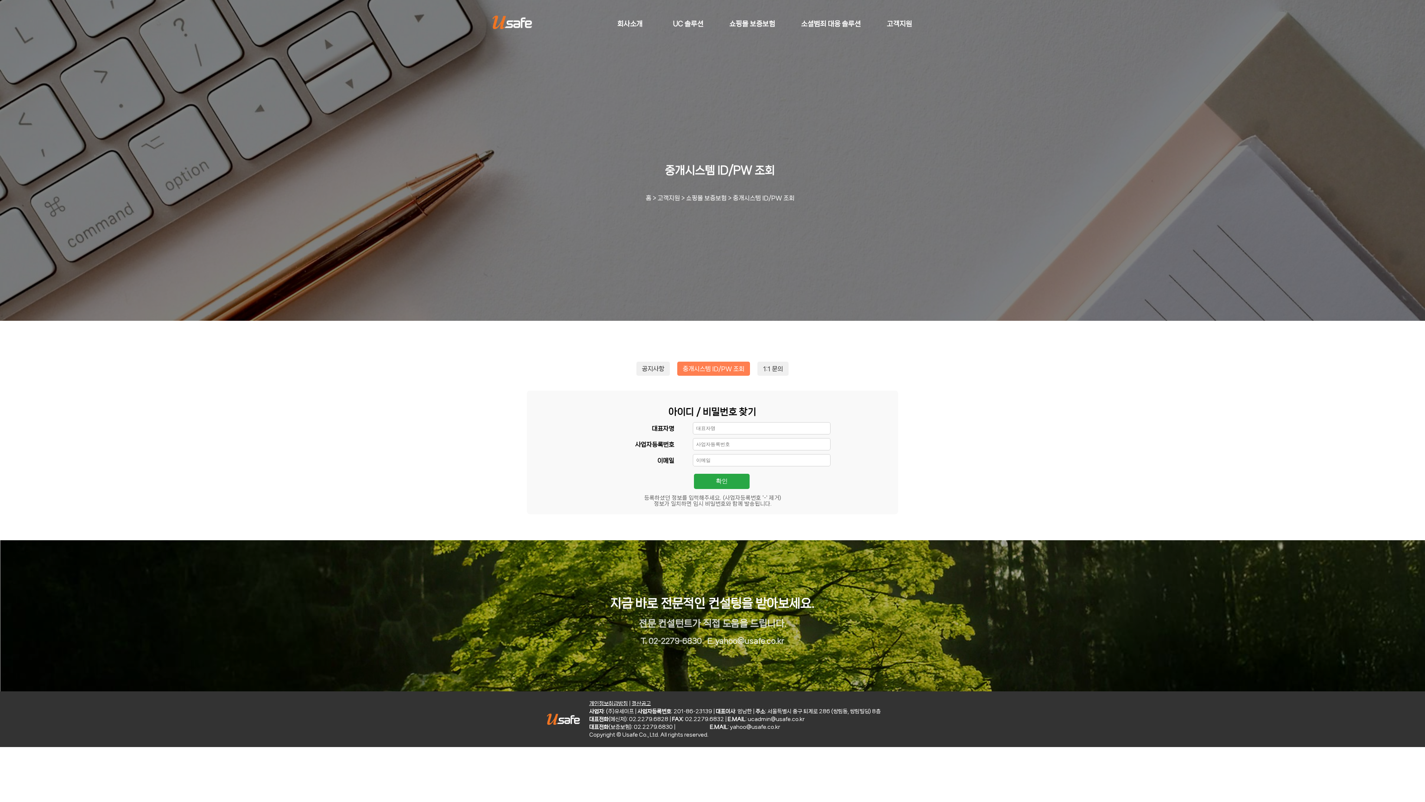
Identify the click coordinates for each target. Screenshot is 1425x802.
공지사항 (653, 368)
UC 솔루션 (688, 23)
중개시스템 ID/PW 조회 (764, 198)
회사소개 (630, 23)
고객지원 (669, 198)
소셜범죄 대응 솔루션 (831, 23)
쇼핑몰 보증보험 (706, 198)
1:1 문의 (773, 368)
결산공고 (641, 704)
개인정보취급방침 (608, 704)
